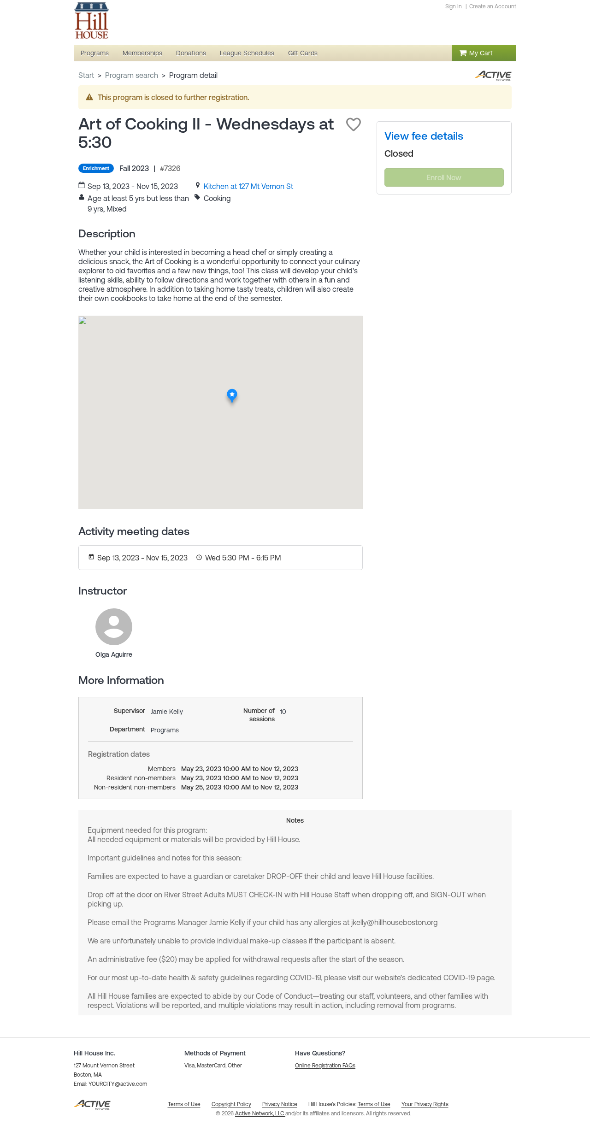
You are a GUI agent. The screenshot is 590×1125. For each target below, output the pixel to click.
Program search (131, 75)
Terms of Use (374, 1104)
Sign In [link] (453, 6)
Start (86, 75)
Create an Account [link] (492, 6)
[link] (248, 186)
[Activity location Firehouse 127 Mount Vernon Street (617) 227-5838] (232, 391)
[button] (353, 124)
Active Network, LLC (260, 1113)
